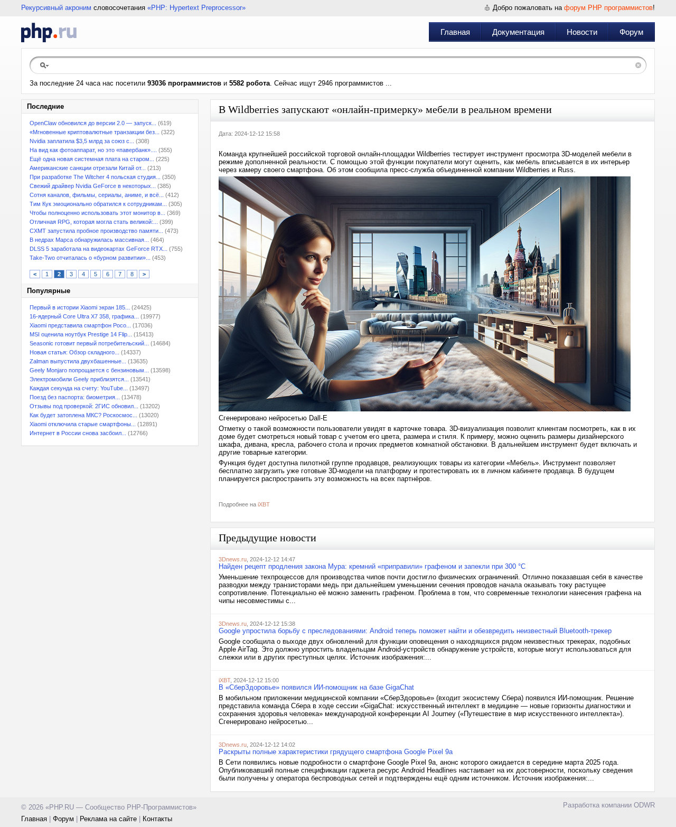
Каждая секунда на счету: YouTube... (79, 388)
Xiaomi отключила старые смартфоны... (83, 424)
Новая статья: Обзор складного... (74, 352)
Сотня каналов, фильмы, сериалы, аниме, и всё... (97, 195)
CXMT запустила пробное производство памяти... (96, 231)
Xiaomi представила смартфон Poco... (80, 325)
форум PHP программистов (608, 8)
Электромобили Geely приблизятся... (79, 379)
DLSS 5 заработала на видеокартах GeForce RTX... (98, 249)
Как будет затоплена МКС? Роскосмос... (83, 415)
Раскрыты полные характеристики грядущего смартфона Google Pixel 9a (336, 752)
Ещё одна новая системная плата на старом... (92, 159)
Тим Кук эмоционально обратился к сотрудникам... (98, 204)
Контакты (157, 819)
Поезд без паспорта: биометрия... (75, 397)
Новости (582, 31)
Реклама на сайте (108, 819)
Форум (631, 31)
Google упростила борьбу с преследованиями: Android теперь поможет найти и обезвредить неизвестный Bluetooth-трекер (415, 631)
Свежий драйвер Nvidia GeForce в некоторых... (93, 186)
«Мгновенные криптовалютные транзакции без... (94, 132)
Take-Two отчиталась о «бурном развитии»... (90, 258)
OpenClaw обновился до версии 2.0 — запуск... (93, 123)
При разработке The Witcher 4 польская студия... (95, 177)
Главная (455, 31)
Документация (518, 31)
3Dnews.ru (233, 559)
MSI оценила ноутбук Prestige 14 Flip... (81, 334)
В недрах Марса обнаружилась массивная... (89, 240)
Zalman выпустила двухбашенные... (78, 361)
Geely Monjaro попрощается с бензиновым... (89, 370)
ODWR (644, 805)
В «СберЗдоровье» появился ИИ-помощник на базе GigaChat (316, 687)
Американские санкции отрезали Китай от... (88, 168)
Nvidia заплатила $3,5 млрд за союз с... (82, 141)
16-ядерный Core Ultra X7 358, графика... (84, 316)
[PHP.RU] (49, 32)
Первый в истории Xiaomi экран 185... (80, 307)
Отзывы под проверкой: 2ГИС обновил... (84, 406)
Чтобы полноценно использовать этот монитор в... (97, 213)
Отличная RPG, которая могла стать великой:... (94, 222)
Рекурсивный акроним (56, 8)
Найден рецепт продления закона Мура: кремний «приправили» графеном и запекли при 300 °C (372, 566)
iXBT (264, 504)
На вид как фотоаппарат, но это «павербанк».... (93, 150)
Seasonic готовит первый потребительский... (89, 343)
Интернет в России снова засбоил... (78, 433)
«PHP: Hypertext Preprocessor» (196, 8)
